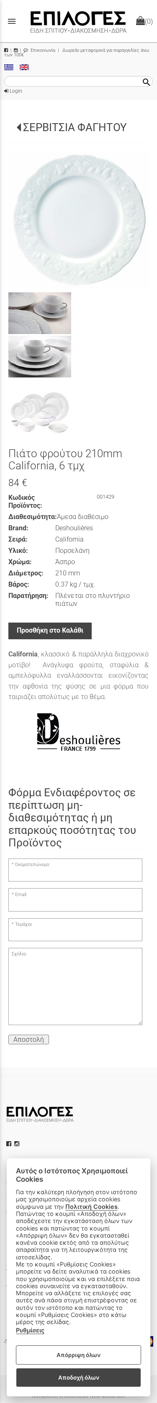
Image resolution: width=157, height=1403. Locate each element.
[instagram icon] (17, 1143)
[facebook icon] (9, 1143)
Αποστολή (28, 1039)
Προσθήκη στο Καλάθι (50, 630)
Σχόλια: (19, 954)
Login (15, 91)
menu (12, 21)
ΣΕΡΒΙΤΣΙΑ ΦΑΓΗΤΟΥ (75, 127)
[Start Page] (78, 21)
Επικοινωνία (42, 50)
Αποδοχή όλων (78, 1377)
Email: (21, 894)
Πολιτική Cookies (91, 1206)
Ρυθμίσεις (30, 1330)
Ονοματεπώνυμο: (32, 864)
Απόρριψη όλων (78, 1355)
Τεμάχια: (23, 924)
